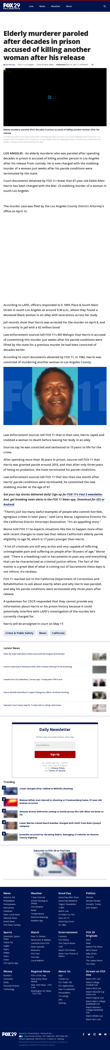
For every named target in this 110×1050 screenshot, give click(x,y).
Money (7, 971)
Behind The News (94, 946)
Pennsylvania (9, 904)
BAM (88, 943)
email (105, 1034)
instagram (94, 1034)
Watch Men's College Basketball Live (95, 1002)
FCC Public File (65, 982)
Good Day (64, 893)
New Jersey (8, 907)
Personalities (64, 992)
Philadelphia (8, 900)
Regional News (40, 971)
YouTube (35, 957)
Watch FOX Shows (66, 950)
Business (7, 975)
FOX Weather (37, 906)
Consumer (8, 978)
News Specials (37, 946)
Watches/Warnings (39, 917)
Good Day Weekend (67, 900)
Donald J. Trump (93, 904)
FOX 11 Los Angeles (26, 64)
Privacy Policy (58, 768)
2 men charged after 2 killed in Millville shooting (46, 788)
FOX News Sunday (11, 924)
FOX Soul (35, 953)
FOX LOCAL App (38, 975)
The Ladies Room (94, 960)
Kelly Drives (91, 953)
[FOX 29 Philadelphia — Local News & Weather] (12, 6)
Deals (6, 982)
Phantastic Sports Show (11, 937)
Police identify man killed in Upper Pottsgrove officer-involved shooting (36, 692)
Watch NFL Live (93, 978)
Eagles (6, 945)
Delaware (7, 911)
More (69, 6)
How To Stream (38, 936)
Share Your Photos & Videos (68, 955)
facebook (83, 1034)
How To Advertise (66, 989)
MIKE (88, 939)
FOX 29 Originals (91, 934)
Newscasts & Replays (41, 939)
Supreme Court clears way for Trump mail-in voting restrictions (32, 705)
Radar (33, 910)
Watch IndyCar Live (95, 997)
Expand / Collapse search (105, 6)
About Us (64, 971)
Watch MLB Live (93, 988)
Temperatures (37, 913)
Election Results (93, 900)
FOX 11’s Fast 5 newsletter (84, 494)
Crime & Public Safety (45, 64)
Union (6, 959)
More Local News (11, 914)
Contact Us (63, 978)
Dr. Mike (62, 924)
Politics (90, 893)
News (42, 633)
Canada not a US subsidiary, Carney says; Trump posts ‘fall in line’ (33, 679)
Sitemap (62, 1003)
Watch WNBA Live (94, 1016)
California (58, 633)
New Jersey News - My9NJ (40, 980)
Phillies (6, 952)
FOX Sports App (10, 963)
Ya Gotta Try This (66, 914)
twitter (89, 1034)
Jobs (60, 999)
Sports (7, 932)
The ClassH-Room (66, 943)
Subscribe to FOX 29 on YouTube (52, 850)
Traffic (61, 907)
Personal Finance (11, 985)
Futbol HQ (8, 942)
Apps (60, 975)
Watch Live (63, 911)
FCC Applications (66, 985)
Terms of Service (57, 770)
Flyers (6, 949)
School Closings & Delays (39, 902)
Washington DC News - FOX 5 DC (41, 992)
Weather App (37, 920)
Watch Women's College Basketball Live (94, 1010)
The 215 (90, 957)
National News (10, 918)
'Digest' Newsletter (67, 904)
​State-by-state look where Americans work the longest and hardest (34, 654)
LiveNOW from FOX (40, 943)
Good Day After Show (68, 897)
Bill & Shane (91, 950)
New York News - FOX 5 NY (41, 986)
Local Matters (37, 960)
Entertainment (68, 932)
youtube (100, 1034)
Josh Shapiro (92, 907)
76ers (6, 956)
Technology (8, 989)
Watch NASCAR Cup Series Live (95, 993)
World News (9, 921)
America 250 (9, 897)
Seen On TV (63, 918)
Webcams (35, 950)
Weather (36, 893)
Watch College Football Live (92, 983)
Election (89, 897)
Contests (62, 936)
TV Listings (63, 996)
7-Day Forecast (38, 897)
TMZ (60, 946)
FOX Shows (63, 939)
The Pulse (90, 964)
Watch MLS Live (93, 1019)
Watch (35, 932)
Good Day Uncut (66, 921)
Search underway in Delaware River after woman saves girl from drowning (37, 666)
